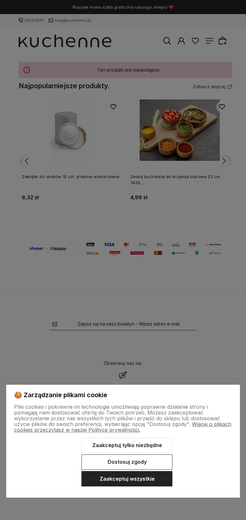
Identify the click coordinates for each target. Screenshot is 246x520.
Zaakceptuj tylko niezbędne (127, 445)
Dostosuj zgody (127, 462)
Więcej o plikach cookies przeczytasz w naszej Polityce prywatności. (122, 427)
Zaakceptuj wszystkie (127, 479)
